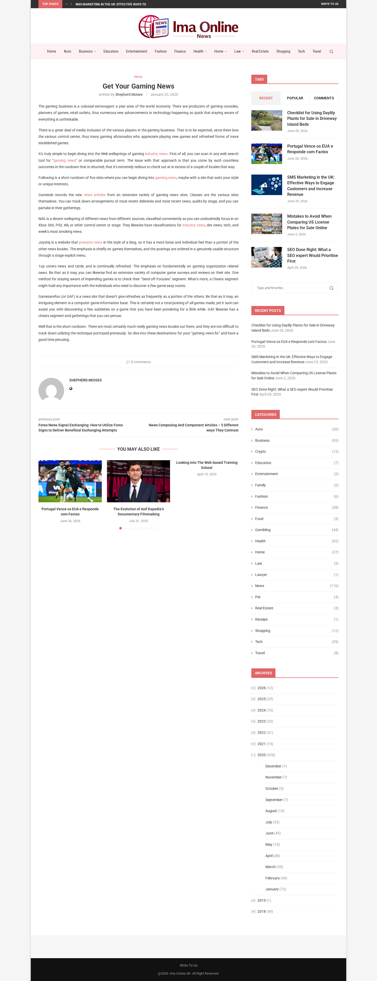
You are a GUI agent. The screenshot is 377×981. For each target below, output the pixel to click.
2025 (261, 699)
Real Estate (260, 51)
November (273, 777)
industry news (156, 154)
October (271, 788)
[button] (66, 4)
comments (324, 98)
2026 (261, 688)
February (272, 878)
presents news (90, 242)
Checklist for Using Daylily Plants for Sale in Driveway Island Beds (312, 118)
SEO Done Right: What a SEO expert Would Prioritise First (312, 255)
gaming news (65, 160)
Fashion (161, 51)
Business (86, 51)
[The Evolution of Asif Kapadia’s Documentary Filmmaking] (138, 481)
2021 (261, 744)
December (273, 766)
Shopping (283, 51)
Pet (297, 597)
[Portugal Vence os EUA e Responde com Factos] (70, 481)
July (268, 822)
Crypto (297, 451)
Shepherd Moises (129, 94)
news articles (94, 195)
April (269, 856)
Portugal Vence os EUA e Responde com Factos (310, 149)
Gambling (297, 530)
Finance (180, 51)
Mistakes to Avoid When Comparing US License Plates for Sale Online (309, 222)
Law (237, 51)
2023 (261, 721)
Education (111, 51)
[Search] (331, 51)
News (297, 586)
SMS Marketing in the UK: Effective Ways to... (111, 4)
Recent (266, 98)
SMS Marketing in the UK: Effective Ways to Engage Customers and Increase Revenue (310, 186)
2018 (261, 911)
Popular (295, 98)
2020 (261, 755)
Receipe (297, 619)
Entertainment (136, 51)
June (269, 833)
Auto (67, 51)
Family (297, 485)
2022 (261, 732)
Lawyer (297, 575)
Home (51, 51)
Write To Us (330, 4)
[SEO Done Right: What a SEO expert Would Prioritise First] (266, 257)
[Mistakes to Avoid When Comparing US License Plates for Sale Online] (266, 224)
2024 (261, 710)
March (270, 867)
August (271, 811)
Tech (301, 51)
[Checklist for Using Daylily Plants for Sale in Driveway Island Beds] (266, 120)
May (268, 844)
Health (198, 51)
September (274, 800)
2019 (261, 900)
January (272, 889)
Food (297, 519)
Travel (317, 51)
